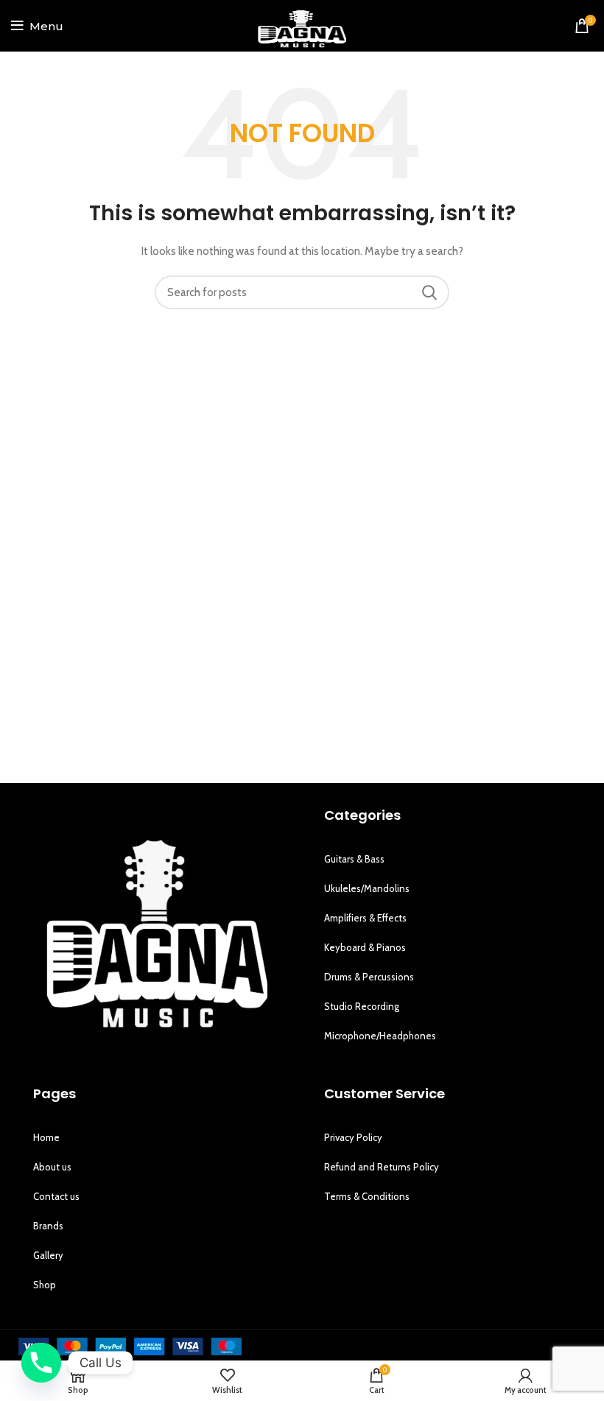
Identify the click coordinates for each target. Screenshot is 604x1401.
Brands (48, 1226)
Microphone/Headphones (380, 1036)
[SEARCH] (429, 292)
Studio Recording (361, 1006)
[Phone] (41, 1363)
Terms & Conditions (367, 1196)
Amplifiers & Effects (365, 918)
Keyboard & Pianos (365, 947)
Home (46, 1137)
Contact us (56, 1196)
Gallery (48, 1255)
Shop (44, 1285)
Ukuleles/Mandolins (367, 888)
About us (52, 1167)
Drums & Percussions (369, 977)
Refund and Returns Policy (381, 1167)
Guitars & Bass (354, 859)
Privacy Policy (353, 1137)
